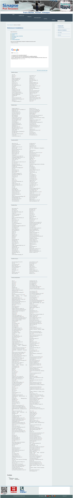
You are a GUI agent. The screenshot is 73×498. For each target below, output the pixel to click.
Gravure (13, 38)
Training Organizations (16, 39)
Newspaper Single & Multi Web (17, 36)
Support (45, 18)
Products (29, 16)
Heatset (13, 34)
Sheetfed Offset (14, 33)
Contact (53, 19)
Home (13, 14)
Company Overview (61, 27)
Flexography (14, 37)
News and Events (37, 17)
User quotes (60, 32)
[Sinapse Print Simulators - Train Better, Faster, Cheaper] (36, 13)
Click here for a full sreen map (42, 70)
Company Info (21, 15)
